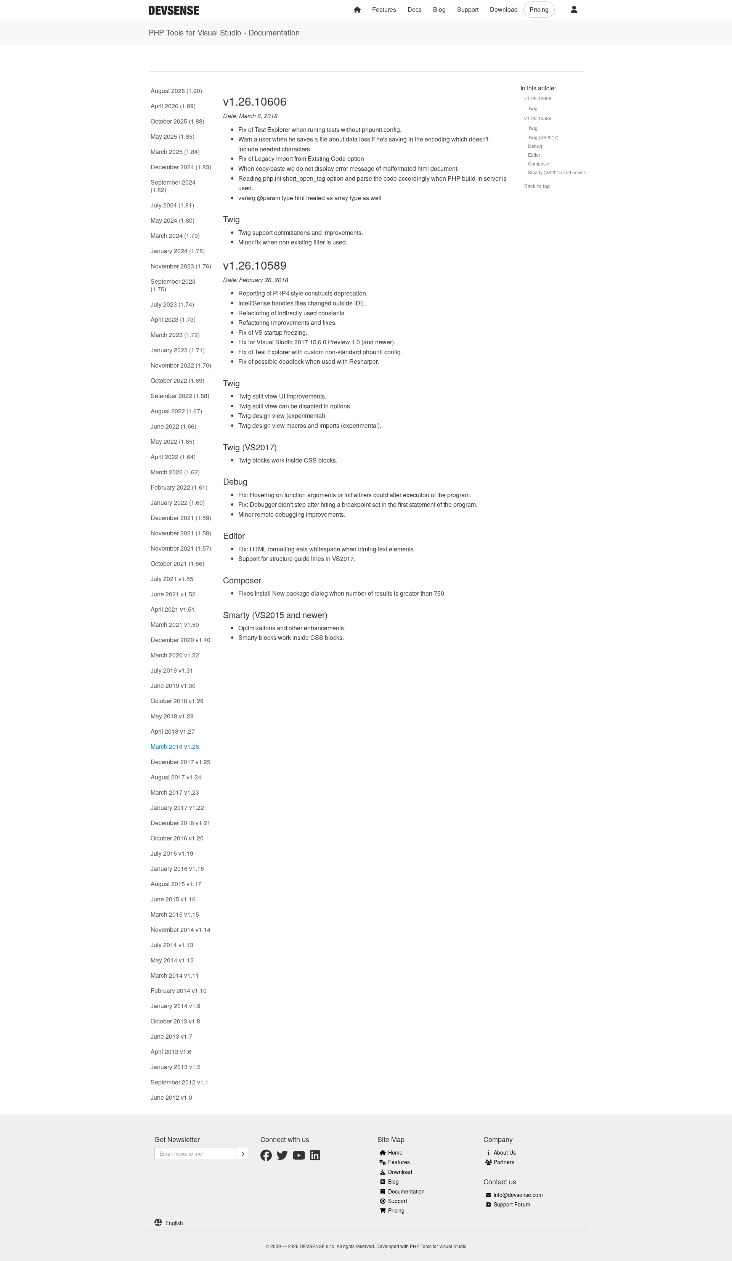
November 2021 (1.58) (181, 532)
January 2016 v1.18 (177, 868)
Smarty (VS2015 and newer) (557, 172)
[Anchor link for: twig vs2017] (281, 446)
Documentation (406, 1191)
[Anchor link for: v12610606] (292, 100)
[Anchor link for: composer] (265, 579)
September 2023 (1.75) (173, 285)
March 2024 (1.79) (175, 235)
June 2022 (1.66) (173, 426)
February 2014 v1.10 (179, 990)
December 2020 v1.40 (180, 639)
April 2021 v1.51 (173, 609)
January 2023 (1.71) (178, 349)
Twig (533, 108)
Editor (534, 154)
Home (395, 1152)
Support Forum (512, 1204)
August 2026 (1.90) (176, 90)
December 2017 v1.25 (180, 761)
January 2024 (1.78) (178, 250)
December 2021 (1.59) (181, 517)
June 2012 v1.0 (171, 1097)
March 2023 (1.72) (175, 334)
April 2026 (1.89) (173, 105)
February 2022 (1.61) (179, 487)
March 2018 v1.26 (175, 746)
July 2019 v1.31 (172, 670)
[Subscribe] (242, 1153)
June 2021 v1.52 (173, 594)
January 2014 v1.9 (176, 1005)
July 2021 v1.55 (172, 578)
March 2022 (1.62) (175, 471)
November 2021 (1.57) (181, 548)
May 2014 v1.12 (172, 960)
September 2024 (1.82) (173, 186)
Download (504, 9)
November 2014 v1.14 (180, 929)
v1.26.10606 (537, 98)
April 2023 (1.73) (173, 319)
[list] (181, 1223)
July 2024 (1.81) (172, 205)
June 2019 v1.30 (173, 685)
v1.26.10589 (537, 118)
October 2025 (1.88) (177, 121)
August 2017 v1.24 (176, 777)
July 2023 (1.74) (172, 304)
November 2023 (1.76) (181, 266)
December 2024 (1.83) (181, 166)
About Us (505, 1152)
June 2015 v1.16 (173, 899)
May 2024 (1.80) (172, 220)
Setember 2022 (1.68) (180, 395)
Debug (535, 146)
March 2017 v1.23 (175, 792)
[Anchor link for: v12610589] (292, 264)
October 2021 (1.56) (177, 563)
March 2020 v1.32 (175, 655)
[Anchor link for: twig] (244, 218)
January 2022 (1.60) (178, 502)
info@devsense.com (518, 1194)
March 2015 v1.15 (175, 914)
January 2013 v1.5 (176, 1066)
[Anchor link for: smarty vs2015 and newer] (331, 614)
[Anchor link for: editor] (249, 535)
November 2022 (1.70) (181, 365)
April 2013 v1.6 (171, 1051)
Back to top (537, 186)
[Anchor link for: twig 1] (244, 382)
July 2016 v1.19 (172, 853)
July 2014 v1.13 (172, 944)
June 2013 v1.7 (171, 1036)
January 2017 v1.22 (177, 807)
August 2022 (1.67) (176, 410)
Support (467, 9)
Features (384, 9)
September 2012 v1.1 (180, 1082)
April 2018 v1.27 (173, 731)
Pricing (539, 9)
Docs (415, 9)
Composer (539, 163)
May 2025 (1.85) (172, 136)
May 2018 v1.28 (172, 716)
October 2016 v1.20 (177, 838)
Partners (504, 1162)
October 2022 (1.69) (177, 380)
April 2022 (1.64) (173, 456)
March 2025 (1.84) (175, 151)
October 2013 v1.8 (175, 1021)
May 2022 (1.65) (172, 441)
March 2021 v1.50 (175, 624)
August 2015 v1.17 (176, 883)
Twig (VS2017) (543, 137)
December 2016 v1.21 (180, 822)
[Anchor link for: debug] (251, 481)
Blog (439, 9)
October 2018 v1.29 (177, 700)
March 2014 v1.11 (175, 975)
